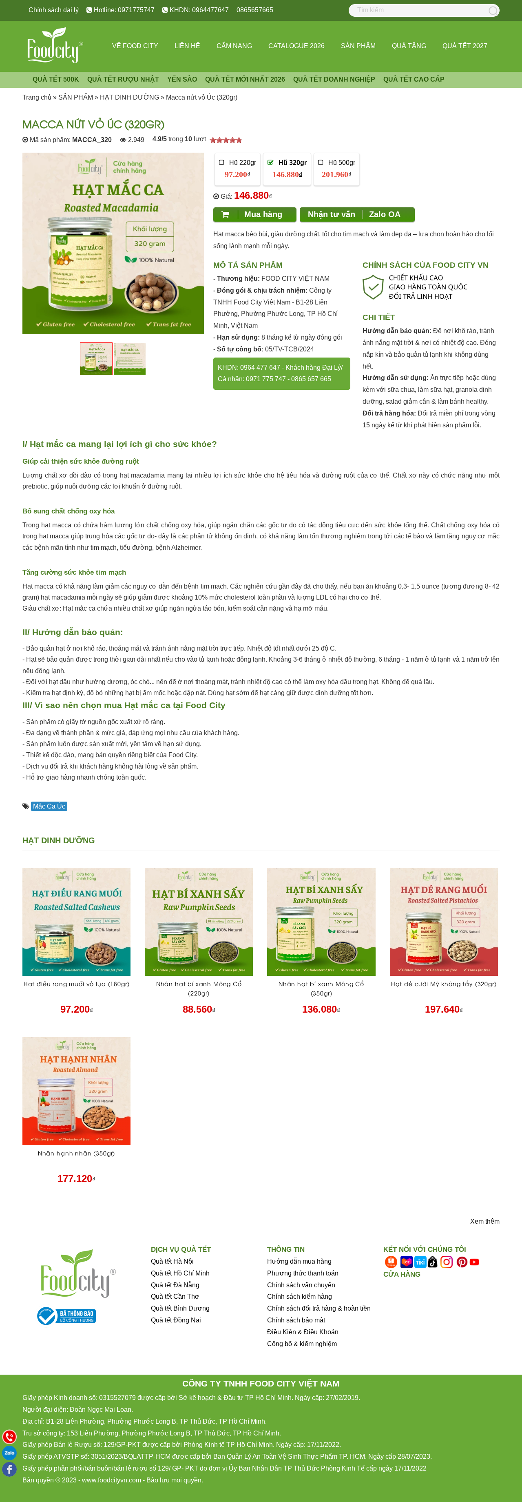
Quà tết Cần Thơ (175, 1296)
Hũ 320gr (289, 169)
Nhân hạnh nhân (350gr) (76, 1153)
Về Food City (135, 45)
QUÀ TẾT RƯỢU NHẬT (123, 79)
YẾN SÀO (182, 79)
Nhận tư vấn (354, 214)
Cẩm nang (234, 45)
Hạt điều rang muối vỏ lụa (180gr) (77, 983)
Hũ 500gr (338, 169)
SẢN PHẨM (358, 45)
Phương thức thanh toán (302, 1273)
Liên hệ (187, 45)
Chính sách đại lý (54, 10)
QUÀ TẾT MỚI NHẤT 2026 (245, 79)
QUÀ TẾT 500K (56, 79)
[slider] (226, 140)
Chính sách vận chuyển (301, 1285)
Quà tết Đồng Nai (176, 1320)
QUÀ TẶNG (409, 45)
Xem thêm (485, 1221)
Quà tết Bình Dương (180, 1308)
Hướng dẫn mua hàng (299, 1261)
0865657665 (255, 10)
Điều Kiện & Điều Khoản (302, 1332)
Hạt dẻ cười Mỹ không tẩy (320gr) (444, 983)
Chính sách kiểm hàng (299, 1296)
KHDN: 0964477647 (198, 10)
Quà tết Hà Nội (172, 1261)
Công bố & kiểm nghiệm (302, 1343)
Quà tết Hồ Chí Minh (180, 1273)
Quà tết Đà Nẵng (175, 1285)
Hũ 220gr (240, 169)
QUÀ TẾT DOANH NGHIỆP (334, 79)
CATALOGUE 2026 (296, 45)
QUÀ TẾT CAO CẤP (414, 79)
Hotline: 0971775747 (123, 10)
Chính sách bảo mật (296, 1320)
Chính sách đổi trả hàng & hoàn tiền (319, 1308)
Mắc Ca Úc (49, 806)
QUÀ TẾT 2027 (464, 45)
